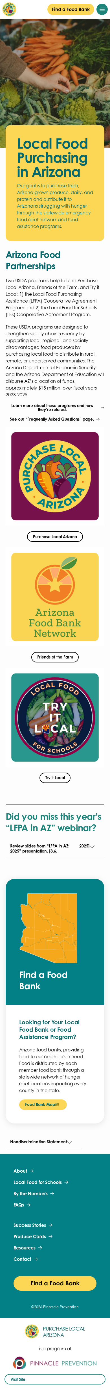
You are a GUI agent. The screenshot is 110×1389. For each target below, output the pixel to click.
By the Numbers (31, 1193)
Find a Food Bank (71, 9)
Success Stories (30, 1225)
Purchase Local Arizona (55, 536)
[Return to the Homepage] (9, 9)
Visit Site (17, 1379)
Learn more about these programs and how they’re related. (52, 408)
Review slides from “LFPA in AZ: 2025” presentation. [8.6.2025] (50, 848)
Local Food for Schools (38, 1182)
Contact (22, 1259)
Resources (25, 1248)
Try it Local (55, 777)
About (20, 1171)
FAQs (19, 1205)
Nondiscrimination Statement (38, 1141)
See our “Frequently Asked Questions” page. (52, 419)
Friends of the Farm (55, 657)
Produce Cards (30, 1236)
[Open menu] (102, 9)
